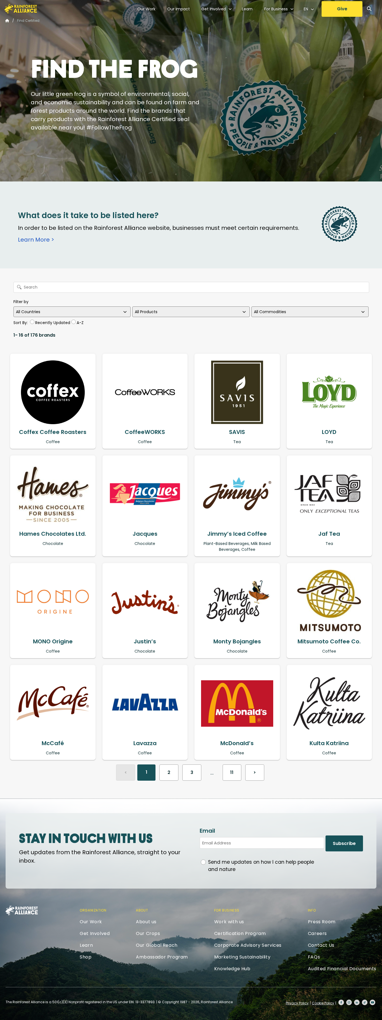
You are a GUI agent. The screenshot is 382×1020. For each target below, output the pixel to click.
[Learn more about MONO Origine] (53, 602)
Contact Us (321, 945)
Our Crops (148, 933)
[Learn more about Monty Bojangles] (237, 602)
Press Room (322, 922)
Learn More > (36, 240)
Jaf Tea (329, 534)
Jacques (145, 534)
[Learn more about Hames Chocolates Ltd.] (53, 494)
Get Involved (213, 9)
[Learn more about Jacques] (145, 494)
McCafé (53, 743)
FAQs (314, 957)
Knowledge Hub (232, 968)
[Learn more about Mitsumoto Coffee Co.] (329, 602)
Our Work (146, 9)
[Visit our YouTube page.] (372, 1002)
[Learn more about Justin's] (145, 602)
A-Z (80, 322)
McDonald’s (237, 743)
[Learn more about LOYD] (329, 392)
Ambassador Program (162, 957)
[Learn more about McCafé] (53, 703)
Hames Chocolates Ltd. (52, 534)
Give (342, 9)
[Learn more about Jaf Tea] (329, 494)
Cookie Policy (323, 1003)
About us (146, 922)
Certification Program (240, 933)
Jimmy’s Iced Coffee (237, 534)
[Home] (20, 8)
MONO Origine (53, 641)
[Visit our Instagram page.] (349, 1002)
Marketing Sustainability (242, 957)
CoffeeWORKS (145, 432)
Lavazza (145, 743)
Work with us (229, 922)
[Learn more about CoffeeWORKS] (145, 392)
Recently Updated (52, 322)
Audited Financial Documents (342, 968)
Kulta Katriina (329, 743)
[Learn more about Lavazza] (145, 703)
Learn (247, 9)
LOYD (329, 432)
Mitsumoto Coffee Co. (329, 641)
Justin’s (145, 641)
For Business (276, 9)
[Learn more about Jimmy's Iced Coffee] (237, 494)
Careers (317, 933)
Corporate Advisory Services (248, 945)
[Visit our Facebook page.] (341, 1002)
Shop (85, 957)
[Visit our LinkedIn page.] (357, 1002)
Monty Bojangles (237, 641)
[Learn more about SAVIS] (237, 392)
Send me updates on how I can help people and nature (261, 866)
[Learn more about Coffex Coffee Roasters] (53, 392)
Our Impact (178, 9)
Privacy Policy (297, 1003)
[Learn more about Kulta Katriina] (329, 703)
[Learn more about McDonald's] (237, 703)
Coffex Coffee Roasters (52, 432)
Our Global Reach (157, 945)
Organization (93, 910)
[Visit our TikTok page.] (364, 1002)
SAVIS (237, 432)
